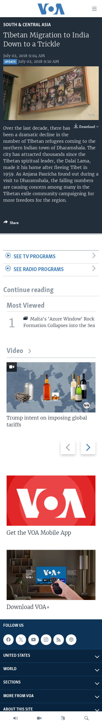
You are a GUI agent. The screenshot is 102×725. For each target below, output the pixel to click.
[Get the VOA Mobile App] (51, 501)
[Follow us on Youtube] (33, 639)
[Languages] (63, 718)
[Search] (86, 718)
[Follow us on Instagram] (46, 639)
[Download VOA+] (51, 575)
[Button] (11, 224)
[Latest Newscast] (15, 718)
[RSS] (58, 639)
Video (15, 351)
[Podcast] (71, 639)
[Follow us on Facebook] (8, 639)
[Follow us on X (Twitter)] (21, 639)
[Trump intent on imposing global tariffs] (51, 387)
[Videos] (39, 718)
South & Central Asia (27, 25)
